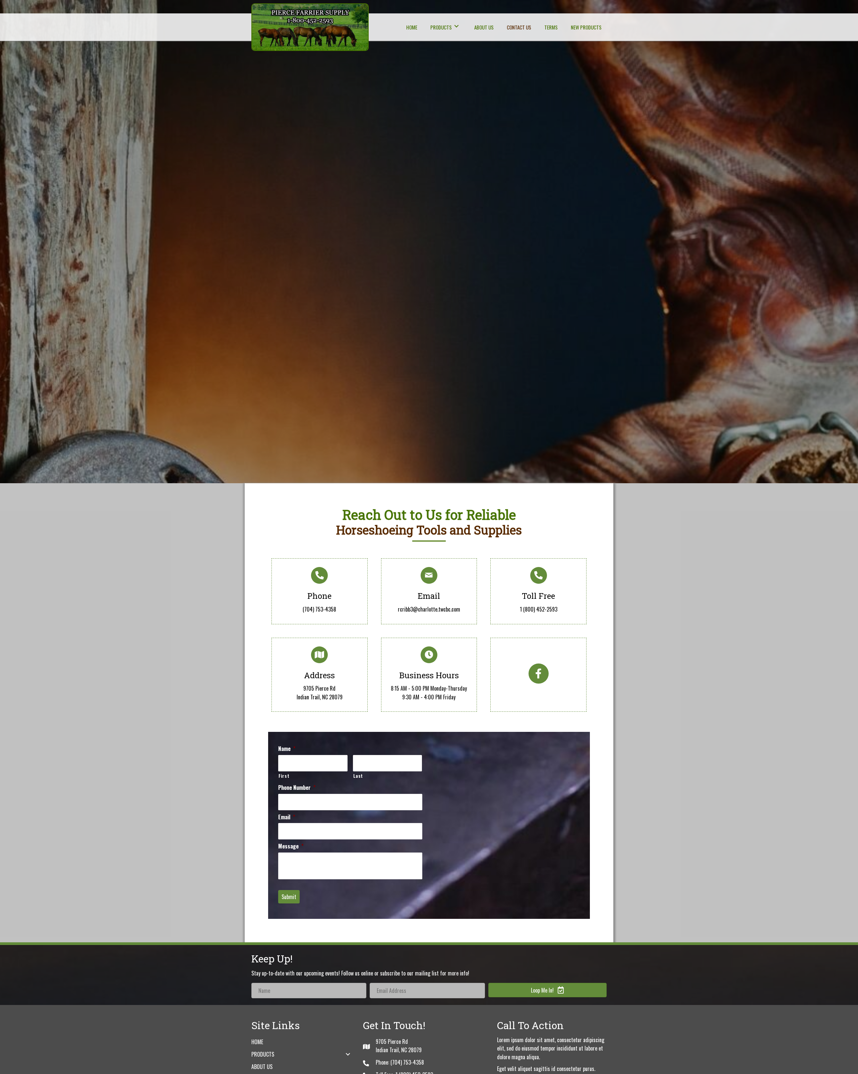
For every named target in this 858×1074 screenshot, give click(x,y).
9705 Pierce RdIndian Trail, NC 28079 (399, 1045)
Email (286, 817)
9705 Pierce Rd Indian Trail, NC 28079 (320, 692)
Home (257, 1042)
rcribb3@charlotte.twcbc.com (429, 609)
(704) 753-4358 (319, 609)
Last (358, 775)
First (284, 775)
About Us (261, 1067)
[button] (539, 674)
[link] (411, 26)
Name (287, 748)
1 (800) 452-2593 (538, 609)
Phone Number (297, 787)
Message (291, 846)
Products (262, 1054)
